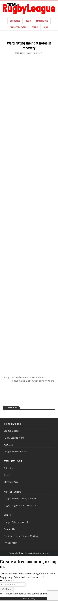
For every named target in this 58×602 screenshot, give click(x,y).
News (28, 21)
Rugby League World (14, 437)
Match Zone (42, 21)
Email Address (7, 580)
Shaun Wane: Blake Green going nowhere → (34, 380)
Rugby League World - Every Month (21, 505)
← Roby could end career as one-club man (22, 377)
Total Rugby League (23, 53)
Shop (46, 27)
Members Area (11, 481)
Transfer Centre (17, 27)
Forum (35, 27)
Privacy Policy (10, 542)
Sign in (7, 475)
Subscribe (15, 21)
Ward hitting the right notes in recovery (29, 45)
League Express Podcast (16, 451)
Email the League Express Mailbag (21, 536)
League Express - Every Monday (20, 498)
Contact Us (9, 529)
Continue (6, 589)
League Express (11, 430)
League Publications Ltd (16, 522)
